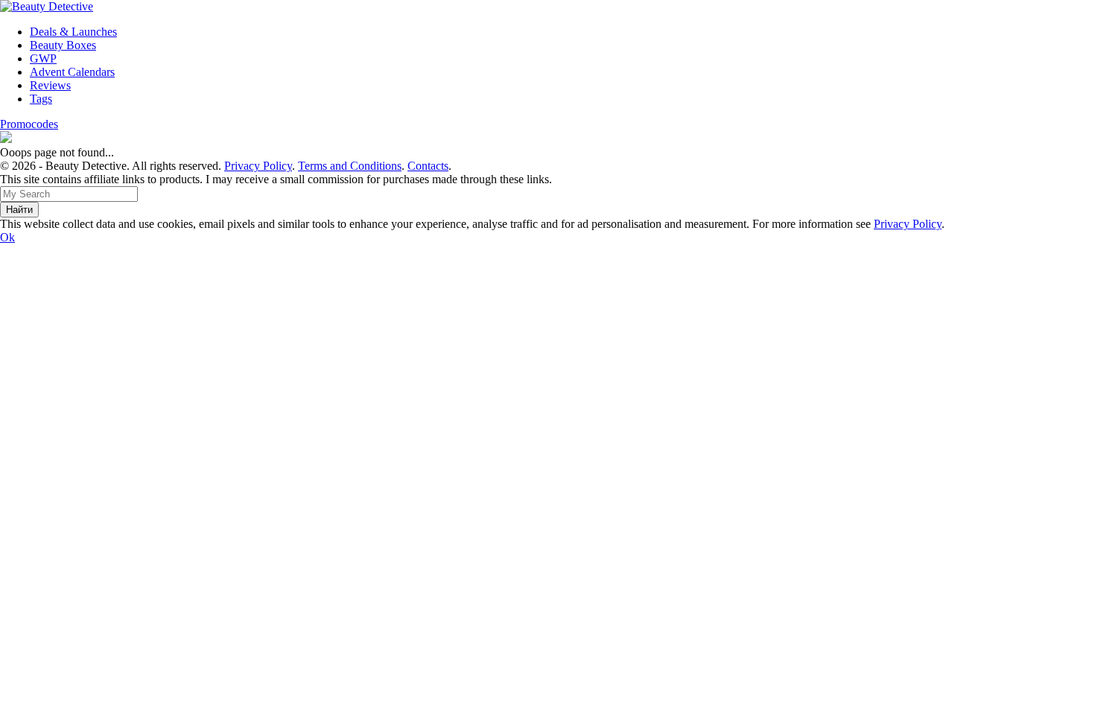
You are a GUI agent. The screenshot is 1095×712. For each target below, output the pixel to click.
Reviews (50, 85)
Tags (41, 98)
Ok (7, 237)
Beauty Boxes (63, 45)
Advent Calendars (72, 72)
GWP (43, 58)
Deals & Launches (73, 31)
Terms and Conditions (350, 165)
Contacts (427, 165)
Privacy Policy (258, 165)
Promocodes (29, 124)
